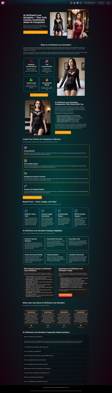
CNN (68, 390)
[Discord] (77, 2)
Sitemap (67, 387)
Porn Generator (54, 390)
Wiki (49, 390)
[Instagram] (71, 2)
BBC (58, 390)
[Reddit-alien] (74, 2)
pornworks (32, 390)
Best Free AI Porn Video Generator (41, 390)
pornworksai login (63, 390)
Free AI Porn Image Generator (76, 390)
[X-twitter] (80, 2)
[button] (58, 76)
